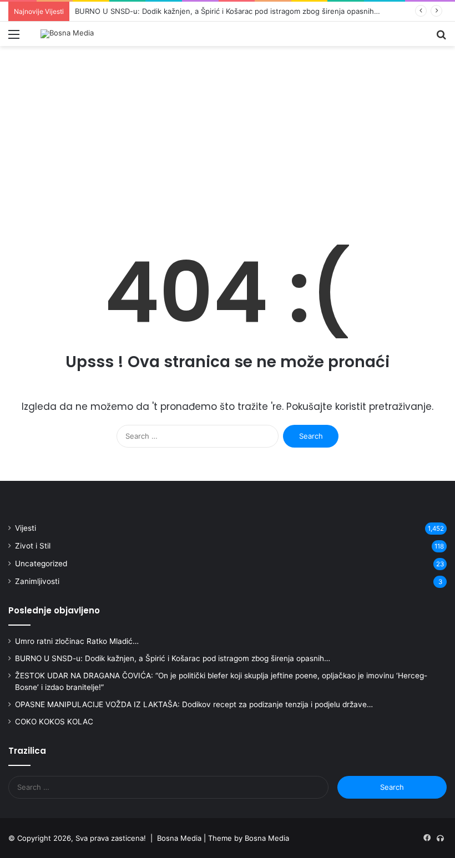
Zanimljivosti (37, 581)
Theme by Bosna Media (248, 838)
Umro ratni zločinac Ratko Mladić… (77, 641)
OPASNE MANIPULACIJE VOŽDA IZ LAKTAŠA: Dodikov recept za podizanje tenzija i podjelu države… (194, 704)
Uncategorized (41, 563)
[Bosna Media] (67, 33)
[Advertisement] (227, 140)
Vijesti (25, 528)
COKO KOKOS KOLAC (54, 721)
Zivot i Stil (32, 545)
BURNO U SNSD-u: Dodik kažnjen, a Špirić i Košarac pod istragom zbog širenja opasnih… (227, 11)
